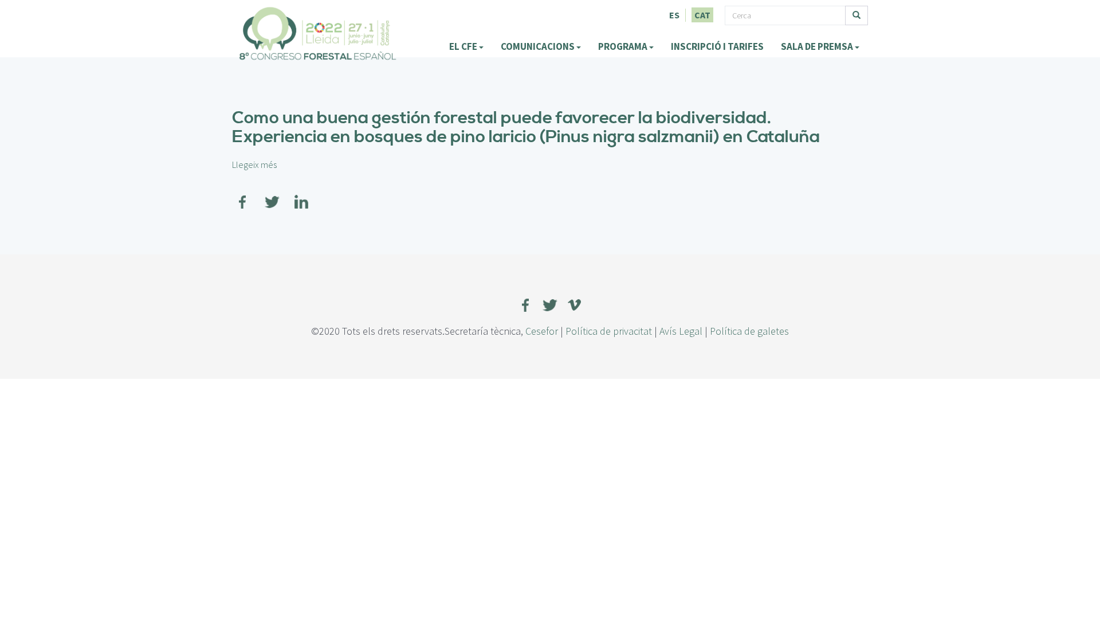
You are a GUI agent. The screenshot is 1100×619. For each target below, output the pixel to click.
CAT (702, 15)
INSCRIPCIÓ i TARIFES (717, 46)
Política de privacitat (608, 331)
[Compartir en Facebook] (243, 195)
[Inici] (318, 33)
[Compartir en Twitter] (272, 195)
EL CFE (464, 46)
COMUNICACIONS (538, 46)
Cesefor (541, 331)
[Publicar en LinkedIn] (301, 195)
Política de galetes (749, 331)
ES (674, 15)
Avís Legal (680, 331)
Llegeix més (254, 164)
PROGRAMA (623, 46)
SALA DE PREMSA (818, 46)
